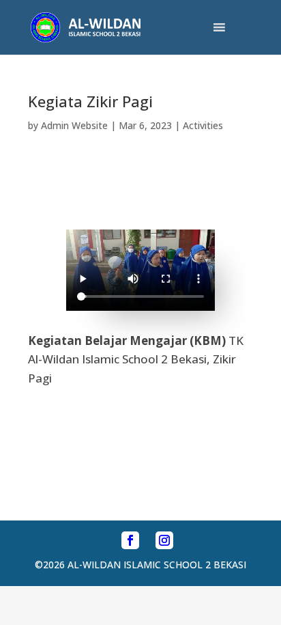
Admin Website (74, 125)
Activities (203, 125)
